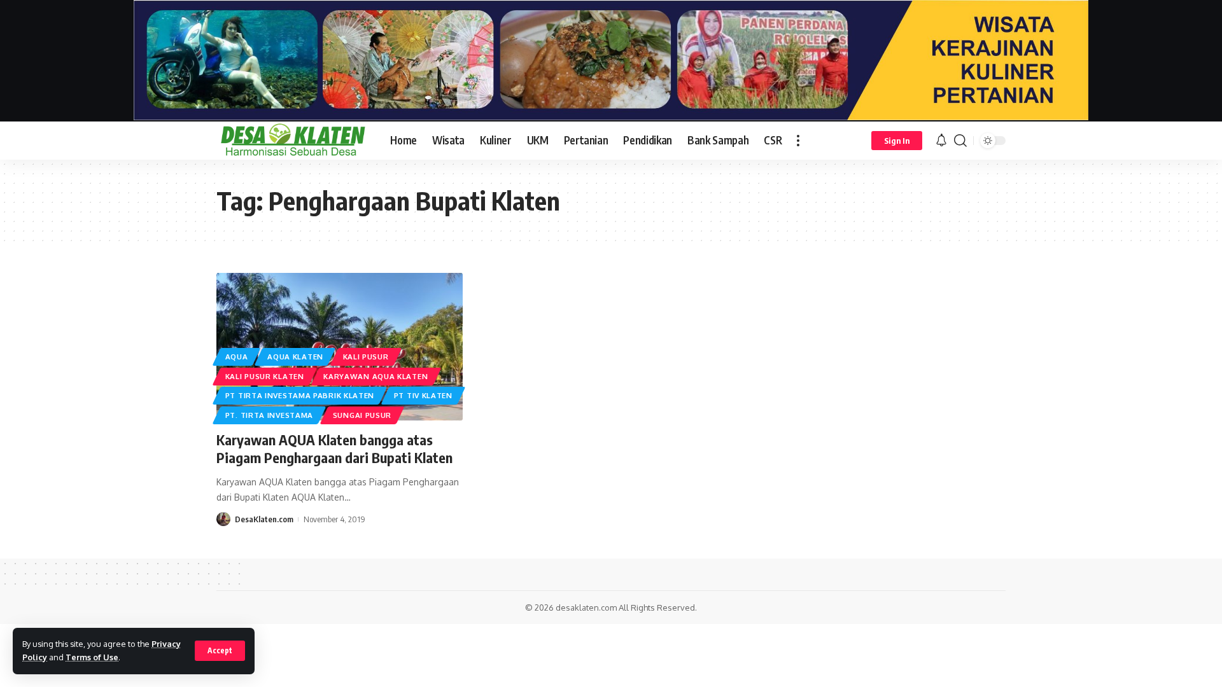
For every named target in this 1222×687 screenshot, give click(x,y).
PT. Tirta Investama (269, 415)
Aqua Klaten (295, 356)
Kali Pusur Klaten (264, 376)
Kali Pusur (366, 356)
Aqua (236, 356)
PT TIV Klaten (423, 395)
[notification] (941, 141)
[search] (960, 140)
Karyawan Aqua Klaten (375, 376)
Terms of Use (92, 657)
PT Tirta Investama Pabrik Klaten (299, 395)
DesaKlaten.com (264, 519)
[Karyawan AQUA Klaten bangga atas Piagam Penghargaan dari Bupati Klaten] (339, 346)
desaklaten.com (586, 607)
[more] (798, 140)
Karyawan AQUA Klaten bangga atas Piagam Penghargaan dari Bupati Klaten (334, 449)
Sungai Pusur (362, 415)
